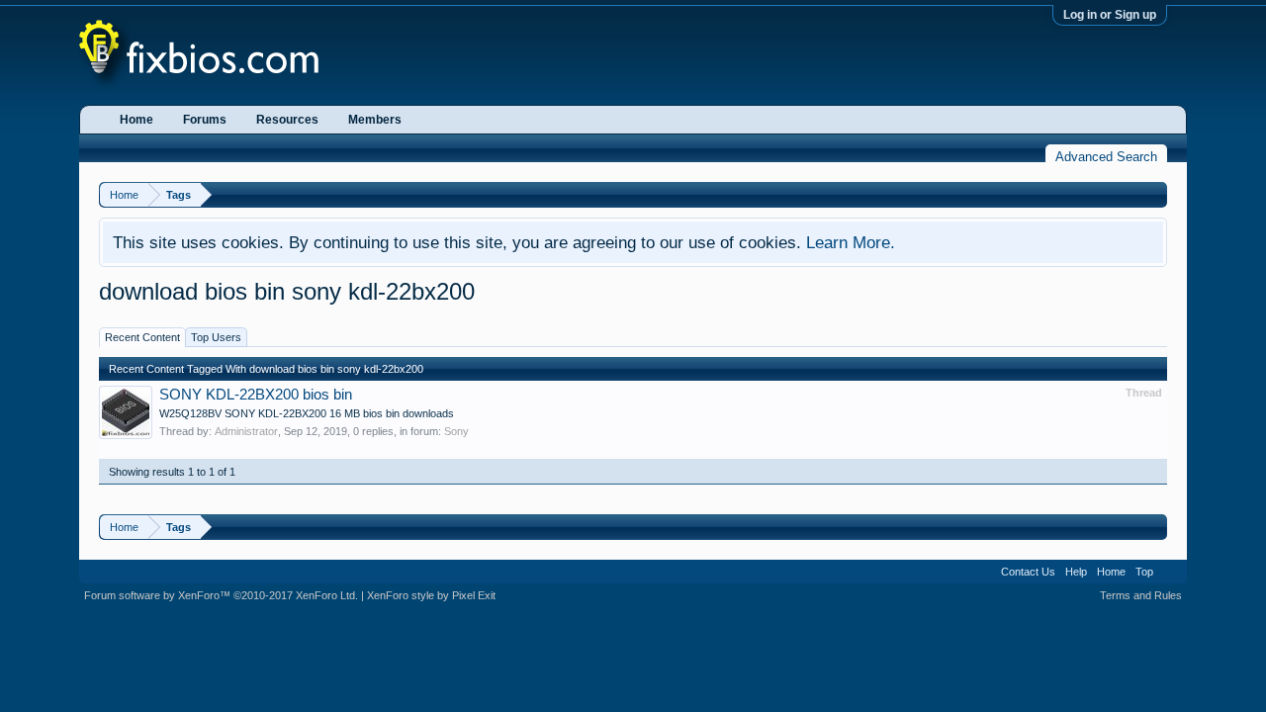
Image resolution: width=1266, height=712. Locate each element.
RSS (1170, 571)
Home (136, 120)
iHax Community (633, 565)
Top (1144, 572)
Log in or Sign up (1109, 15)
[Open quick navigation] (1154, 194)
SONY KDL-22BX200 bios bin (255, 394)
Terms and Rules (1141, 595)
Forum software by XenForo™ (221, 595)
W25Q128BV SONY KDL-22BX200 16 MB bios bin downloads (306, 413)
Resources (287, 120)
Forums (204, 120)
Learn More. (850, 242)
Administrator (246, 431)
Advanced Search (1106, 156)
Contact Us (1028, 572)
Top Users (216, 337)
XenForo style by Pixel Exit (431, 595)
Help (1076, 572)
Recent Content (142, 337)
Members (375, 120)
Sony (456, 431)
